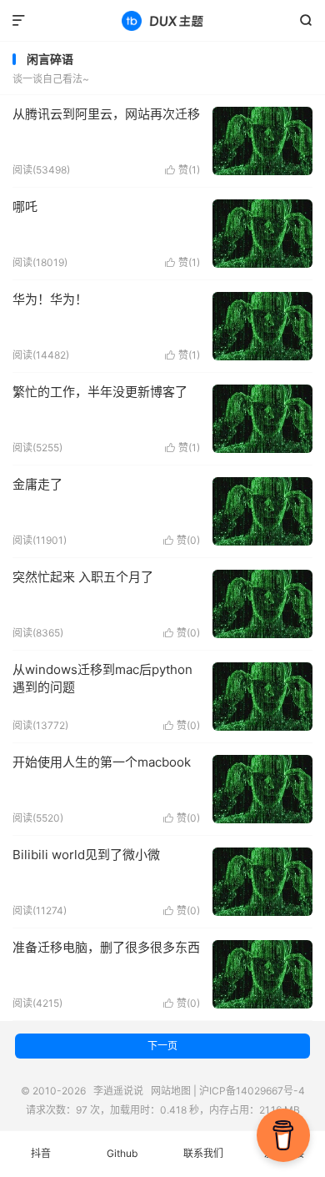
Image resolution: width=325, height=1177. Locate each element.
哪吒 (25, 206)
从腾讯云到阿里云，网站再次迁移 (106, 114)
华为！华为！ (50, 299)
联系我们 (203, 1153)
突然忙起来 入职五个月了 (82, 577)
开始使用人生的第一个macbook (101, 762)
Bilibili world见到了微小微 (86, 855)
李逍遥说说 (162, 21)
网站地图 (171, 1090)
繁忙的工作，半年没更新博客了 (100, 392)
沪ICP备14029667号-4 (252, 1090)
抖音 (41, 1153)
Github (122, 1153)
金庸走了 (37, 484)
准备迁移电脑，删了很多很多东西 (106, 947)
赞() (182, 169)
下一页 (163, 1045)
